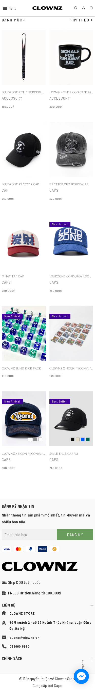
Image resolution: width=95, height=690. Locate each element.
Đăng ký (75, 534)
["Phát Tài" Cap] (24, 254)
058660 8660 (19, 646)
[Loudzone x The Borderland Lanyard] (24, 69)
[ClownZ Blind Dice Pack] (24, 342)
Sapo (58, 685)
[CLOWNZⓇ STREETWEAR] (47, 8)
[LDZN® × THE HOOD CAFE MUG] (71, 69)
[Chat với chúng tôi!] (81, 676)
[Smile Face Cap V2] (71, 431)
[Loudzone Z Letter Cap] (24, 162)
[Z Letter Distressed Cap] (71, 162)
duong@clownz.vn (24, 637)
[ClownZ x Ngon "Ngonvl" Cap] (24, 431)
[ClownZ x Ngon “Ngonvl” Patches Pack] (71, 342)
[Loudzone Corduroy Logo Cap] (71, 254)
